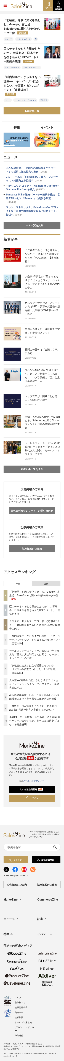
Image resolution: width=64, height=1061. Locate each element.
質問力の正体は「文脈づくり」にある (42, 351)
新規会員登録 (33, 789)
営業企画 (43, 100)
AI (36, 39)
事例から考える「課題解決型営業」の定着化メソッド (42, 330)
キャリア (8, 39)
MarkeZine (11, 899)
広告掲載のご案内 (17, 884)
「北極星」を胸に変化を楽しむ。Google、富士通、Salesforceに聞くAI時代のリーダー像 (22, 26)
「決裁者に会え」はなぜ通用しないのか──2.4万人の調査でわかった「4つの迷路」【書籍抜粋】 (42, 255)
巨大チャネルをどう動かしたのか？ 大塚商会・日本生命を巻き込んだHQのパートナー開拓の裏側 (22, 54)
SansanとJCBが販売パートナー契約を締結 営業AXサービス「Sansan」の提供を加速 (33, 198)
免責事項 (19, 1012)
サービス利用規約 (23, 1022)
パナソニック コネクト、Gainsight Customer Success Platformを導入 (32, 187)
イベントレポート (23, 39)
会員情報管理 (21, 1007)
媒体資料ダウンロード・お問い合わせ (32, 510)
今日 (18, 583)
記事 (40, 919)
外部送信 (19, 1035)
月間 (46, 583)
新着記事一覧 (32, 111)
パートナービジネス (31, 67)
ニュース (9, 919)
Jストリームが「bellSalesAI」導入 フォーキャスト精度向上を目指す (32, 178)
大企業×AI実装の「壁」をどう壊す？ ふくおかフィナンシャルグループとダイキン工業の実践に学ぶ (42, 282)
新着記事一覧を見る (32, 469)
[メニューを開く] (5, 5)
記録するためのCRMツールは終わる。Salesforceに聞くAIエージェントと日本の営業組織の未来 (42, 422)
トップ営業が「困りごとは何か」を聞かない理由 (41, 398)
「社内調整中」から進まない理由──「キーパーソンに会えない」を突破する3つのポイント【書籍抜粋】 (22, 85)
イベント (43, 934)
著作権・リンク (22, 1002)
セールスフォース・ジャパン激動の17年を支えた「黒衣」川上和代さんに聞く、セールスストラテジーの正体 (42, 448)
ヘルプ (18, 997)
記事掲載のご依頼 (32, 548)
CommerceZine (47, 899)
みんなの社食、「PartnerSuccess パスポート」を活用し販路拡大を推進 (31, 169)
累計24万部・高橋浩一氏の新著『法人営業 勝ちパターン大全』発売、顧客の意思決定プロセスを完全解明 (34, 720)
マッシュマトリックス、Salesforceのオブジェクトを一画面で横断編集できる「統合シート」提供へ (32, 210)
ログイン (34, 798)
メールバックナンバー (33, 780)
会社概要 (19, 1017)
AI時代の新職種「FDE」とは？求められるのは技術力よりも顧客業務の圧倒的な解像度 (34, 696)
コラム (7, 100)
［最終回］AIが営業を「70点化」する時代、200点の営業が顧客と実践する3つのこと (34, 707)
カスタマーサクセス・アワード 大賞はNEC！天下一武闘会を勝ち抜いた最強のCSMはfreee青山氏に (42, 308)
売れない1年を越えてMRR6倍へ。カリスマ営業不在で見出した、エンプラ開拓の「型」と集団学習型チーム (42, 375)
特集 (6, 934)
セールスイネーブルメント (25, 100)
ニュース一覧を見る (32, 225)
